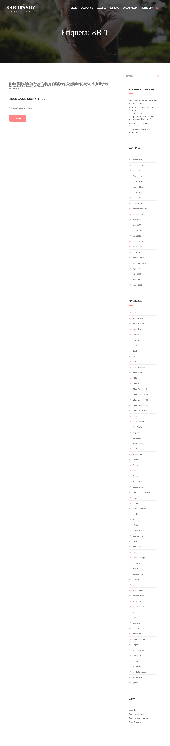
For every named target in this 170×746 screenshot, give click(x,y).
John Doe (133, 107)
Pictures (20, 85)
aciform (136, 313)
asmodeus (137, 329)
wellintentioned (139, 672)
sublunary (137, 623)
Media (135, 525)
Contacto (147, 8)
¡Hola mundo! (137, 103)
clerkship (137, 416)
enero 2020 (137, 160)
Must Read (103, 84)
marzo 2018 (138, 165)
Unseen (104, 85)
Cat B (135, 351)
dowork (85, 82)
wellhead (137, 666)
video (11, 87)
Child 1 (135, 378)
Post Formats (30, 85)
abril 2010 (137, 236)
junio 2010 (137, 225)
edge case (93, 82)
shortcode (46, 85)
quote (39, 85)
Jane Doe (133, 114)
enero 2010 (137, 252)
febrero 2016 (138, 176)
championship (139, 367)
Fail (18, 84)
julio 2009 (137, 274)
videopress (18, 87)
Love (79, 84)
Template (137, 634)
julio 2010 (137, 219)
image (56, 84)
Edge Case (137, 443)
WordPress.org (136, 722)
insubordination (139, 508)
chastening (137, 372)
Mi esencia (87, 8)
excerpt (12, 84)
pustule (136, 579)
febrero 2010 (138, 247)
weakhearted (138, 650)
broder (136, 334)
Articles (28, 82)
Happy (136, 498)
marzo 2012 (138, 187)
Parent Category (140, 557)
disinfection (138, 427)
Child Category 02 (140, 394)
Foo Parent (137, 481)
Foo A (135, 470)
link (75, 84)
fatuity (135, 465)
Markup (136, 519)
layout (70, 84)
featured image (26, 84)
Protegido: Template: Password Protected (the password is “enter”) (142, 116)
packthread (138, 536)
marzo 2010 (138, 241)
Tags (77, 85)
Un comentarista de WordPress (143, 100)
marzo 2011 (137, 198)
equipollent (137, 454)
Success (63, 85)
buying (136, 340)
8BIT (13, 82)
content (74, 82)
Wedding (137, 655)
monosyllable (138, 530)
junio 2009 (137, 279)
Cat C (135, 356)
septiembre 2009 (140, 263)
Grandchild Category (141, 492)
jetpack (62, 84)
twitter (97, 85)
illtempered (138, 503)
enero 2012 (137, 192)
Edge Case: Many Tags (27, 99)
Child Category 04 (140, 405)
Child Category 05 (140, 411)
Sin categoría (138, 606)
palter (135, 541)
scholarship (138, 590)
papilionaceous (139, 547)
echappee (137, 438)
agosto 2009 (138, 268)
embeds (101, 82)
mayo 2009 (137, 285)
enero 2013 (137, 181)
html (51, 84)
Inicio (74, 8)
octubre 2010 (138, 203)
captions (36, 82)
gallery (45, 84)
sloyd (135, 612)
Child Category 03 (140, 400)
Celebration (138, 362)
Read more (17, 118)
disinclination (138, 421)
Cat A (135, 345)
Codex (57, 82)
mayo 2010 (137, 230)
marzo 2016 (138, 170)
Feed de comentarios (138, 718)
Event (135, 460)
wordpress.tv (38, 87)
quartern (136, 585)
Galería (101, 8)
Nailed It (12, 85)
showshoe (137, 601)
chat (52, 82)
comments (65, 82)
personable (138, 563)
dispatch (136, 432)
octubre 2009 (138, 257)
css (79, 82)
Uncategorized (139, 639)
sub (134, 617)
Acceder (133, 710)
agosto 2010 (138, 214)
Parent (136, 552)
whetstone (137, 677)
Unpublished (138, 644)
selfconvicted (138, 595)
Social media (130, 8)
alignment (19, 82)
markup (85, 84)
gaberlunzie (138, 487)
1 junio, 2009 (16, 89)
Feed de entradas (136, 714)
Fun (39, 84)
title (91, 85)
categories (45, 82)
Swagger (71, 85)
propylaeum (138, 574)
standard (56, 85)
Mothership (94, 84)
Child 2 (136, 383)
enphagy (136, 449)
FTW (35, 84)
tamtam (136, 628)
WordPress (28, 87)
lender (136, 514)
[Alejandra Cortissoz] (21, 7)
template (84, 85)
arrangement (138, 324)
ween (135, 661)
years (135, 683)
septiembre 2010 (140, 208)
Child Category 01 (140, 389)
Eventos (114, 8)
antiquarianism (139, 318)
